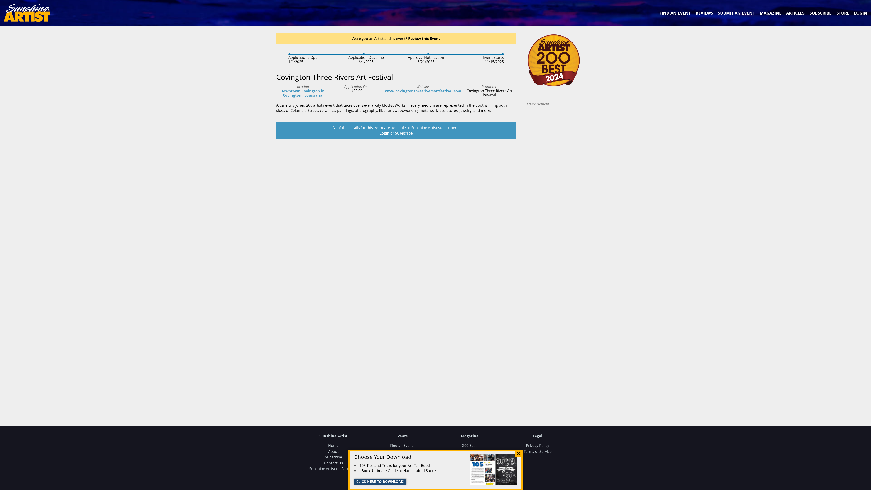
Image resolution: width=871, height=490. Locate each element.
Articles (795, 13)
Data (865, 485)
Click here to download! (380, 481)
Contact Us (333, 463)
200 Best (469, 445)
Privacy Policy (537, 445)
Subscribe (821, 13)
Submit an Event (736, 13)
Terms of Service (538, 451)
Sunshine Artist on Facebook (333, 468)
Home (333, 445)
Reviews (704, 13)
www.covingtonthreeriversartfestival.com (423, 90)
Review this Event (424, 38)
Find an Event (675, 13)
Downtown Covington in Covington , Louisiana (302, 93)
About (333, 451)
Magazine (770, 13)
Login (860, 13)
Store (843, 13)
